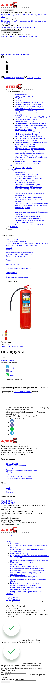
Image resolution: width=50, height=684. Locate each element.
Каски (25, 140)
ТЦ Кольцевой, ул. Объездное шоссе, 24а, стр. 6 (20, 15)
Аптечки (18, 138)
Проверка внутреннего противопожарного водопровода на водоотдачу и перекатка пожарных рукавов (32, 206)
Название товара (7, 679)
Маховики (39, 136)
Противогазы (27, 138)
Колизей (29, 117)
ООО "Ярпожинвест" (22, 392)
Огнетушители (21, 142)
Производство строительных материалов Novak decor (27, 243)
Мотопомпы (31, 157)
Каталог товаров (12, 264)
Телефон (4, 675)
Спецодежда (33, 140)
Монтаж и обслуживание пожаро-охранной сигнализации (28, 179)
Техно (17, 107)
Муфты (25, 136)
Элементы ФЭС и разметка (35, 132)
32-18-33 (42, 21)
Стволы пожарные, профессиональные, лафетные (27, 148)
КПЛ (17, 134)
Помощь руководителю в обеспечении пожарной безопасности (30, 221)
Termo (22, 107)
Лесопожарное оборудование (26, 123)
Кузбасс (27, 107)
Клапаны (31, 136)
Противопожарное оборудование (28, 104)
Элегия (28, 113)
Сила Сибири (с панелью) (30, 161)
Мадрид (30, 111)
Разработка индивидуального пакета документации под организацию (29, 217)
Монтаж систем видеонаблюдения (28, 197)
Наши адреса (8, 10)
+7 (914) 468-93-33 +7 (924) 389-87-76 (8, 502)
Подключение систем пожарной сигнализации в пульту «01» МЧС (28, 186)
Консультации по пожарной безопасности (31, 225)
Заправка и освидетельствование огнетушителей (29, 560)
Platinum (22, 113)
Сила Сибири (27, 109)
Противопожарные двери (25, 96)
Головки (27, 155)
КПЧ (30, 134)
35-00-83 (18, 27)
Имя (2, 672)
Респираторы (37, 138)
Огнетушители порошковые (17, 277)
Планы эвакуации (33, 128)
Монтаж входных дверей (25, 182)
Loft (37, 117)
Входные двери (21, 94)
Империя (39, 113)
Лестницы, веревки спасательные (31, 124)
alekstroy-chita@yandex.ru (11, 36)
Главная (9, 260)
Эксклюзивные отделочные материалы (21, 246)
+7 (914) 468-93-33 (8, 54)
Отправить (5, 682)
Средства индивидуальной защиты (29, 102)
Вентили (18, 100)
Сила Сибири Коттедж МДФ (32, 163)
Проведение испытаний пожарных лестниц (27, 568)
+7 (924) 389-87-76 (23, 54)
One (40, 117)
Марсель (45, 117)
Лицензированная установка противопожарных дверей (26, 175)
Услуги (13, 170)
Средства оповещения (23, 131)
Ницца (33, 113)
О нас (12, 166)
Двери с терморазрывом (15, 256)
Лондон (23, 117)
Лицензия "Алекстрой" (12, 32)
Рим (34, 117)
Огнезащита (20, 172)
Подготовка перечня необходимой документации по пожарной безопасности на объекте (31, 212)
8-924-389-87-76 (29, 27)
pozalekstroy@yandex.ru (30, 36)
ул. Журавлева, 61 (8, 27)
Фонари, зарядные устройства (30, 150)
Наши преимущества (23, 168)
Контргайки (23, 134)
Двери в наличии (29, 121)
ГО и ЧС (18, 98)
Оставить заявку (7, 360)
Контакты (14, 227)
